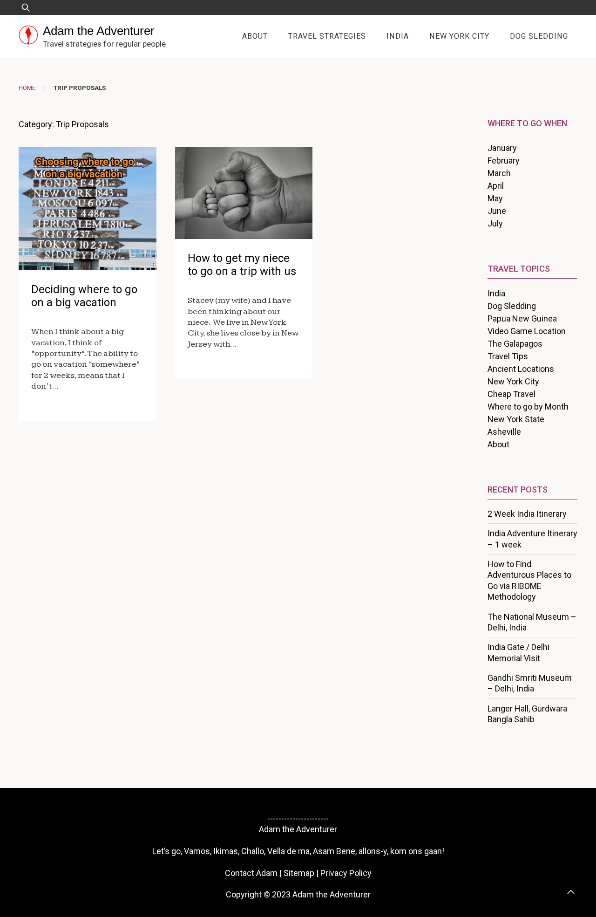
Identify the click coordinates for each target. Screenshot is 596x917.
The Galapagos (515, 344)
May (495, 198)
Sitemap (299, 873)
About (255, 36)
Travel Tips (508, 356)
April (496, 186)
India (397, 36)
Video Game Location (527, 331)
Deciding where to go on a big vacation (84, 296)
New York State (516, 419)
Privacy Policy (346, 873)
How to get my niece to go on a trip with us (242, 265)
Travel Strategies (327, 36)
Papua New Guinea (522, 318)
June (497, 211)
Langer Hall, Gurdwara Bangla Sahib (527, 714)
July (495, 223)
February (504, 160)
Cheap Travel (511, 394)
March (499, 173)
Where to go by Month (528, 406)
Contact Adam (251, 873)
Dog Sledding (539, 36)
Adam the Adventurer (99, 31)
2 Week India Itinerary (527, 514)
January (502, 148)
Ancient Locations (521, 369)
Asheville (504, 432)
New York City (459, 36)
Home (27, 87)
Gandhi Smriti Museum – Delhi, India (530, 683)
